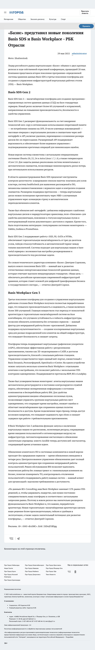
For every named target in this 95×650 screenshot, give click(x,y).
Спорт (63, 19)
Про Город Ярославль (53, 565)
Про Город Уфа (51, 571)
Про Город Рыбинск (32, 571)
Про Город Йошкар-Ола (54, 568)
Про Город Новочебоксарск (34, 565)
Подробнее (69, 637)
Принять (86, 26)
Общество (22, 19)
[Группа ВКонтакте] (69, 571)
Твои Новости (51, 574)
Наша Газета (8, 568)
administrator (79, 53)
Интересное (8, 19)
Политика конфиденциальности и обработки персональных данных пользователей (33, 629)
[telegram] (19, 538)
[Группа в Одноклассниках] (75, 571)
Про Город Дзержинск (32, 574)
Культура (52, 19)
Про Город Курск (10, 571)
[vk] (11, 538)
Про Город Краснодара (12, 580)
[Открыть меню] (5, 12)
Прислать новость (85, 12)
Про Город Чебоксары (11, 565)
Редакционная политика (12, 589)
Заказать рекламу (38, 19)
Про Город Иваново (32, 568)
